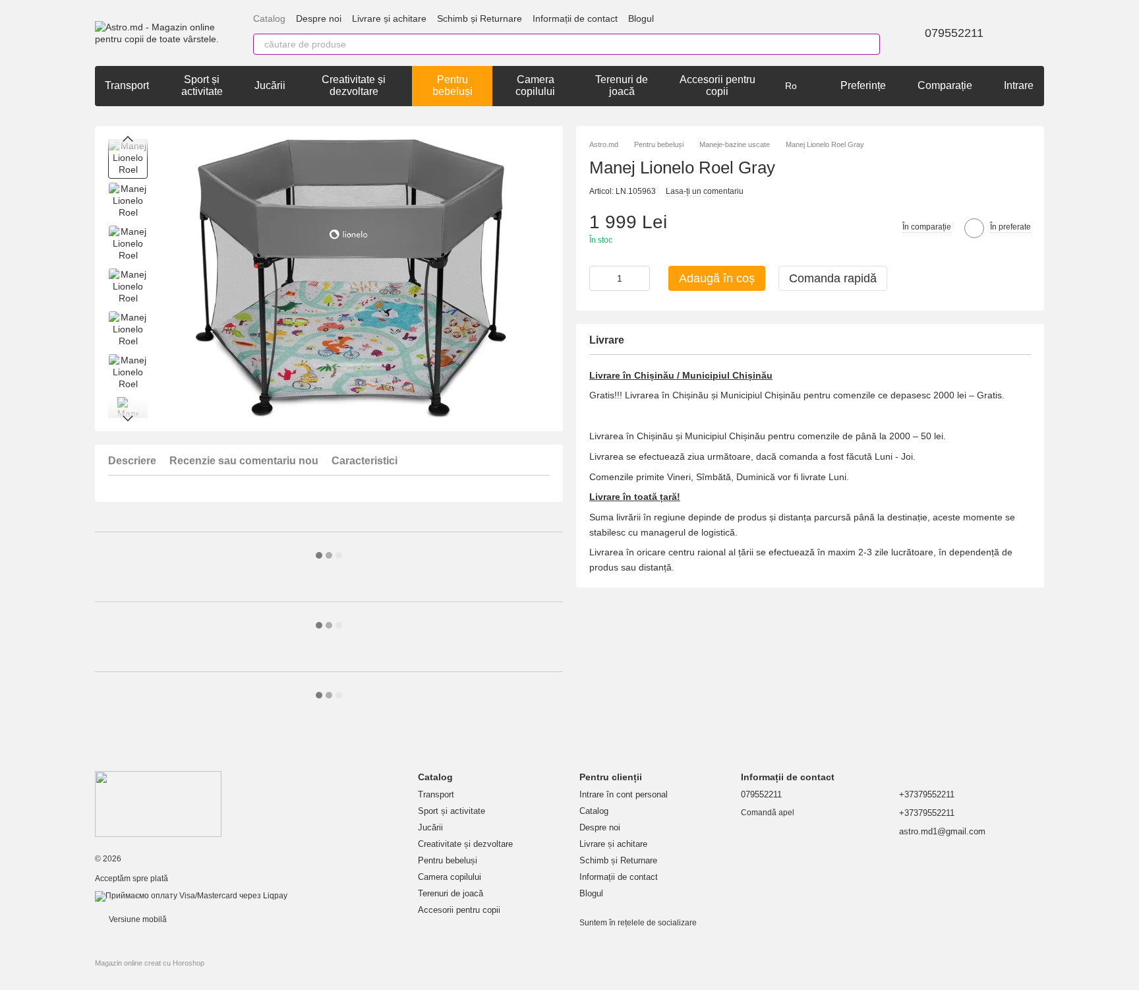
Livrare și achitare (389, 18)
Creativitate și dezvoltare (354, 85)
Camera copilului (535, 85)
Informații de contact (575, 18)
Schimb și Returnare (479, 18)
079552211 (954, 33)
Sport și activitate (202, 85)
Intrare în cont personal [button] (623, 794)
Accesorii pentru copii (717, 85)
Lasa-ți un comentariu (705, 191)
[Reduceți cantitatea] (599, 278)
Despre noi (318, 18)
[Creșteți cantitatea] (640, 278)
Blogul (641, 18)
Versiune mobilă (137, 919)
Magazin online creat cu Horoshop (149, 963)
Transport (127, 85)
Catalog (269, 18)
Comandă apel (767, 812)
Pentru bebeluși (452, 85)
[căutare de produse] (869, 44)
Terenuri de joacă (621, 85)
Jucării (269, 85)
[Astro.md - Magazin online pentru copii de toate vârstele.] (158, 803)
